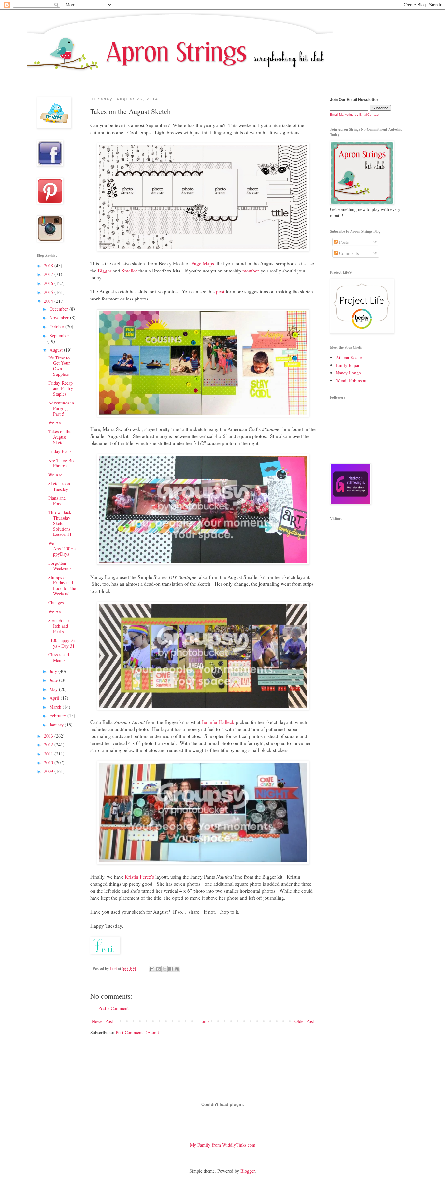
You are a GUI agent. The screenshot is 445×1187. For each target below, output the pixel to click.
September (59, 335)
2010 (49, 762)
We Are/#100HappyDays (62, 548)
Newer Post (102, 1021)
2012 (49, 744)
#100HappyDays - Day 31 (61, 643)
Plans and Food (57, 500)
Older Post (304, 1021)
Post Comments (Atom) (137, 1032)
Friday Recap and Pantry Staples (60, 388)
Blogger (247, 1171)
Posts (343, 242)
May (54, 689)
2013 (49, 736)
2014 (49, 301)
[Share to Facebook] (170, 969)
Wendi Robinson (351, 380)
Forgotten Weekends (59, 566)
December (59, 309)
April (55, 698)
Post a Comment (113, 1008)
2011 (49, 754)
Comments (348, 253)
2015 (49, 292)
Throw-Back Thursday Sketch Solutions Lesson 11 (60, 523)
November (60, 318)
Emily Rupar (348, 365)
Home (203, 1021)
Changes (56, 602)
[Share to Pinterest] (177, 969)
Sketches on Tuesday (59, 486)
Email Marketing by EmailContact (354, 114)
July (54, 671)
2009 (49, 771)
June (54, 680)
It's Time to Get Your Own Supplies (59, 366)
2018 (49, 265)
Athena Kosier (349, 357)
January (57, 725)
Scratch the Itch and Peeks (58, 626)
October (57, 326)
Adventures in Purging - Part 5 (61, 408)
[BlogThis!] (158, 969)
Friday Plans (59, 451)
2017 (49, 274)
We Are (55, 422)
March (56, 707)
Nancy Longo (348, 373)
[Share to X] (164, 969)
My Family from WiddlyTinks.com (222, 1145)
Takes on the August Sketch (59, 437)
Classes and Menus (58, 657)
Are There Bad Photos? (62, 463)
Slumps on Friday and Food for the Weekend (62, 585)
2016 (49, 283)
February (58, 715)
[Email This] (152, 969)
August (57, 350)
